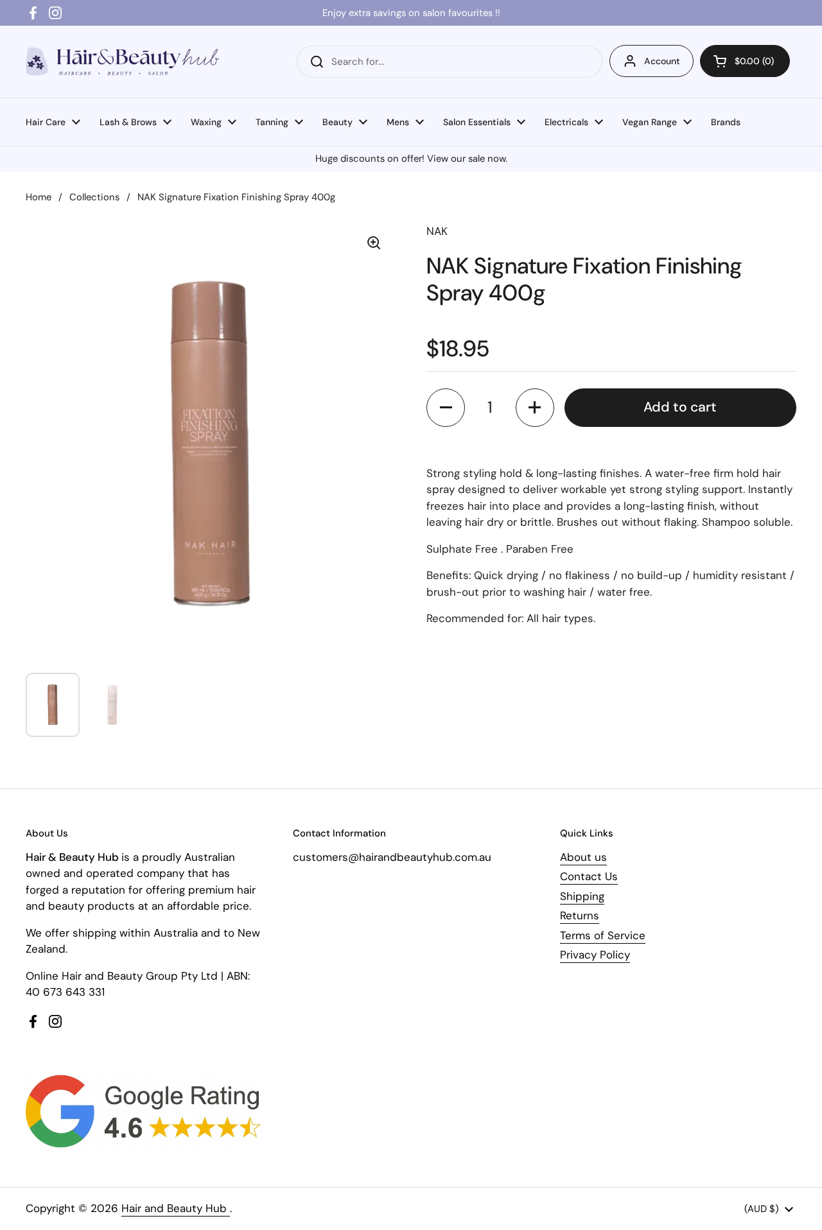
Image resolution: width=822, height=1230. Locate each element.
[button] (745, 61)
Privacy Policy (595, 955)
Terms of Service (602, 935)
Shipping (582, 896)
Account (662, 61)
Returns (579, 915)
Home (38, 197)
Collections (94, 197)
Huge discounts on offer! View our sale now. (411, 158)
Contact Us (589, 876)
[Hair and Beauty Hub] (122, 61)
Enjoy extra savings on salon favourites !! (411, 13)
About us (583, 857)
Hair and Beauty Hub (175, 1208)
